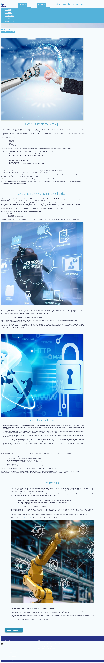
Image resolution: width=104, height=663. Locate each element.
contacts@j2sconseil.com (48, 648)
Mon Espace (22, 5)
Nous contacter (11, 21)
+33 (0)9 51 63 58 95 (46, 646)
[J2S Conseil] (3, 4)
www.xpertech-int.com (24, 517)
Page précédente (13, 630)
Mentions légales (12, 653)
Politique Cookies (11, 656)
